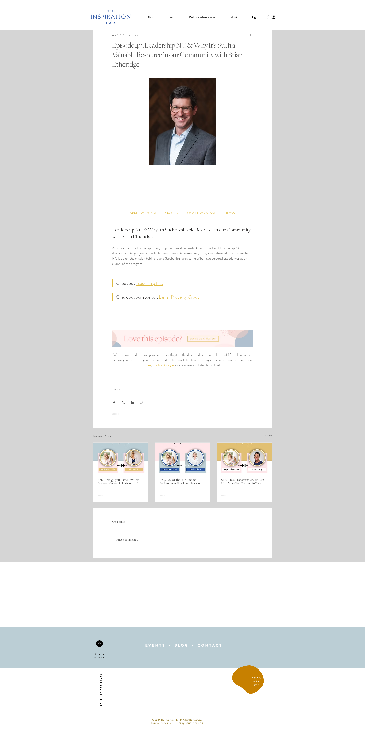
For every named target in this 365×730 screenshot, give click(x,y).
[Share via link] (142, 402)
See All (268, 435)
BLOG (181, 645)
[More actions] (250, 35)
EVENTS (155, 645)
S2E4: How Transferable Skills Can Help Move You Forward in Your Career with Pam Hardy (242, 481)
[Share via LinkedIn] (132, 402)
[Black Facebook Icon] (268, 17)
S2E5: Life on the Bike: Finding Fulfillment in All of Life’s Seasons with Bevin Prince (180, 481)
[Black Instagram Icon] (273, 17)
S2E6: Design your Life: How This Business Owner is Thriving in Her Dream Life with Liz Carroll (119, 481)
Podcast (117, 389)
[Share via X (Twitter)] (123, 402)
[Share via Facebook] (114, 402)
